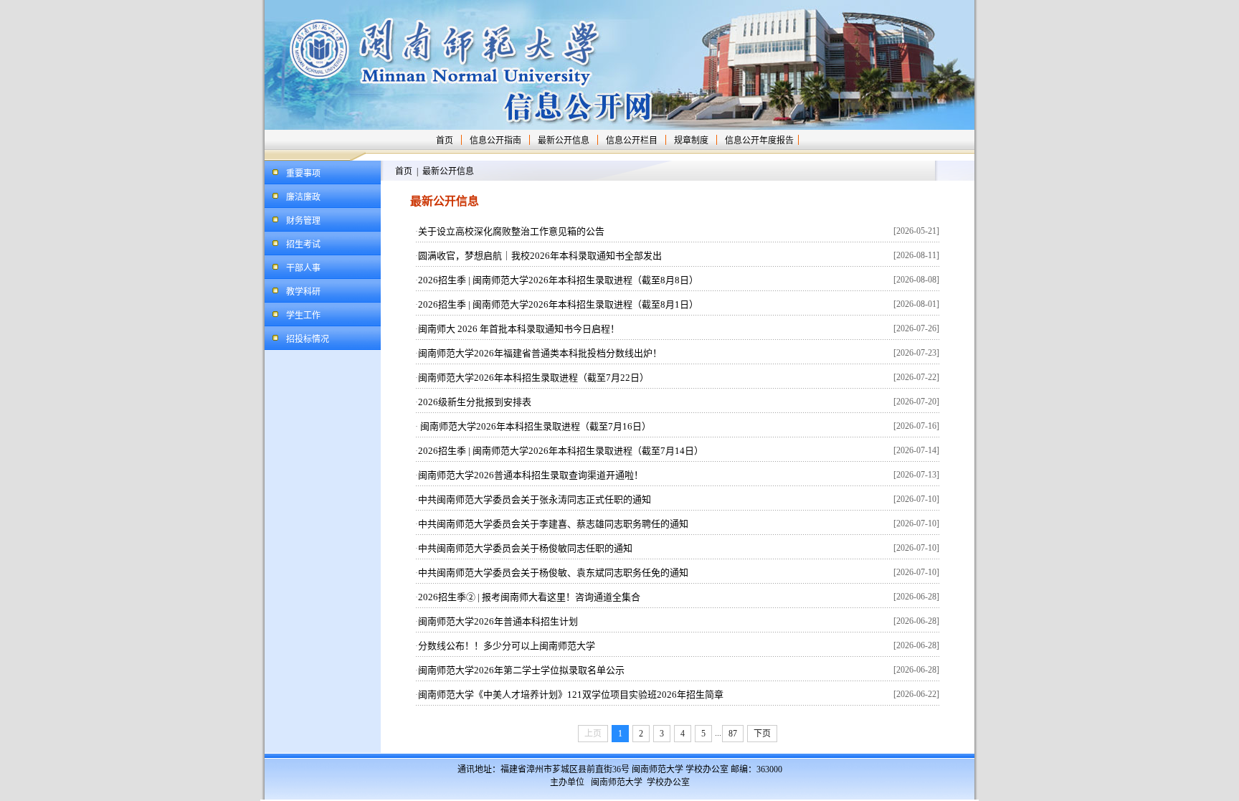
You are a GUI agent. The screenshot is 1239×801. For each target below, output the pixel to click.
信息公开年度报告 (759, 141)
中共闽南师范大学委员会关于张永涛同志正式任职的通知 (534, 499)
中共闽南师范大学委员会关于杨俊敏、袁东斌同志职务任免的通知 (553, 572)
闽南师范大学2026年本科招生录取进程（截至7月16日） (534, 426)
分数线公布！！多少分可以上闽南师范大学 (506, 645)
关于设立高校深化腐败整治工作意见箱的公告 (511, 231)
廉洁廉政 (303, 197)
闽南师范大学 (616, 782)
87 (732, 734)
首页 (444, 141)
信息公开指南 (495, 141)
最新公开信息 (563, 141)
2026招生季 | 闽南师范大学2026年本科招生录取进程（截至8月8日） (558, 280)
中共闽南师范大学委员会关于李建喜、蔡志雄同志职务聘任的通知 (553, 523)
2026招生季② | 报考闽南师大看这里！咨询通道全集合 (529, 597)
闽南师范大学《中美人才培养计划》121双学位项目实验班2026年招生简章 (570, 694)
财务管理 (303, 221)
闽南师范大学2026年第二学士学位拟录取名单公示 (521, 670)
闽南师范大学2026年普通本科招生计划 (498, 621)
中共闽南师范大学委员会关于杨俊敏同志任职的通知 (525, 548)
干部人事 (303, 268)
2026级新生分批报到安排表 (474, 402)
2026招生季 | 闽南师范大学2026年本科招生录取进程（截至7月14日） (560, 450)
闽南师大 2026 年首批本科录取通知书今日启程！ (519, 328)
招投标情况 (307, 339)
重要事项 (303, 174)
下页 (762, 734)
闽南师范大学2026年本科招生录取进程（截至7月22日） (533, 377)
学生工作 (303, 316)
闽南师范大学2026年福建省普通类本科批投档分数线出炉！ (540, 353)
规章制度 (691, 141)
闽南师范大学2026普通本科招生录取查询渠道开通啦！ (530, 475)
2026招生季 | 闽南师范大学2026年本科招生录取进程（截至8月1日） (558, 304)
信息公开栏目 (632, 141)
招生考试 (303, 245)
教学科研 (303, 292)
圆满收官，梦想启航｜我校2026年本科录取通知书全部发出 (540, 255)
